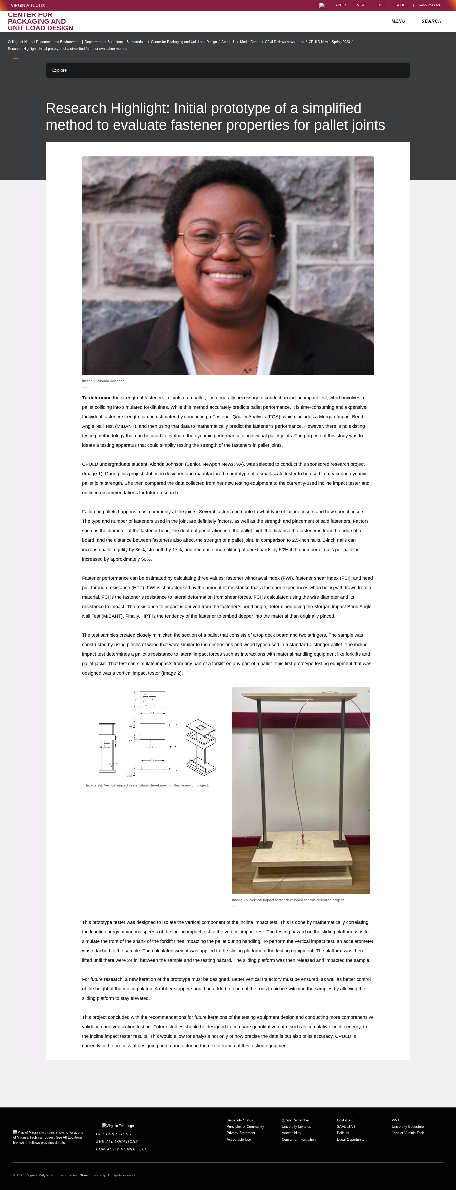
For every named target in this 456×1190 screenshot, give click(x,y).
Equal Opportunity (350, 1139)
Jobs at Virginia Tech (408, 1133)
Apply (340, 5)
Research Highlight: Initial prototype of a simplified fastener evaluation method (67, 49)
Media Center (251, 42)
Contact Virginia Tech (123, 1149)
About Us (229, 42)
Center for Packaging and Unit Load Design (185, 42)
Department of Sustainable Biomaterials (117, 42)
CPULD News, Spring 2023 (331, 42)
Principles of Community (245, 1127)
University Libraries (296, 1127)
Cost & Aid (345, 1120)
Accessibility (291, 1133)
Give (381, 5)
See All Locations (118, 1142)
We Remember (297, 1120)
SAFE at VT (346, 1127)
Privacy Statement (241, 1133)
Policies (343, 1133)
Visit (361, 5)
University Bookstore (408, 1127)
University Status (240, 1120)
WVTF (397, 1120)
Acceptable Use (239, 1139)
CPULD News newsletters (286, 42)
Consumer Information (299, 1139)
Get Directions (115, 1134)
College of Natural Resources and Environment (45, 42)
